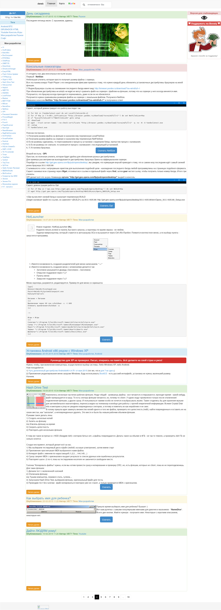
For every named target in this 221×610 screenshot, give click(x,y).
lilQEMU (5, 93)
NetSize (5, 109)
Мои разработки (8, 35)
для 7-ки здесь (107, 370)
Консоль (13, 32)
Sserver (5, 141)
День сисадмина (38, 13)
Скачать (106, 339)
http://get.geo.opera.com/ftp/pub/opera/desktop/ (66, 162)
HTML (16, 29)
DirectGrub (6, 66)
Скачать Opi (106, 205)
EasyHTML (6, 71)
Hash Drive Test (8, 82)
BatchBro (5, 52)
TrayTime (5, 162)
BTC (11, 26)
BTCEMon (6, 58)
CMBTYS (5, 63)
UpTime (5, 165)
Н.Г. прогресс (7, 186)
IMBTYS (5, 90)
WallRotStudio (7, 170)
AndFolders (6, 50)
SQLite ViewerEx (8, 146)
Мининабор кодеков (10, 184)
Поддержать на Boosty (204, 23)
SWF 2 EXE (7, 149)
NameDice (6, 106)
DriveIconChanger (9, 68)
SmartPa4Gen (7, 138)
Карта (62, 3)
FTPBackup (6, 76)
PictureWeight (7, 117)
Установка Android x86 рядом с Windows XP (57, 350)
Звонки (5, 178)
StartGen (5, 144)
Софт (3, 38)
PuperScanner (7, 125)
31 (3, 47)
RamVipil (5, 127)
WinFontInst (6, 173)
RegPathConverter (9, 133)
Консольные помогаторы (43, 66)
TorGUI (5, 160)
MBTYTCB (6, 101)
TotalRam (5, 157)
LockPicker (6, 95)
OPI (3, 111)
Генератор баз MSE (10, 176)
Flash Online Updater (10, 74)
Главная (51, 3)
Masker (5, 98)
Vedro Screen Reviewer (11, 168)
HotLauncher (7, 85)
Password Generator (10, 114)
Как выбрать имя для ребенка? (48, 498)
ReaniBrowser (7, 130)
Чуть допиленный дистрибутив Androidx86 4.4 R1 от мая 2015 (58, 370)
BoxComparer (7, 55)
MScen (5, 103)
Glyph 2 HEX (7, 79)
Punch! (5, 122)
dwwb (40, 3)
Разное (20, 35)
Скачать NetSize (106, 150)
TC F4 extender (8, 152)
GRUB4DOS (7, 29)
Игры (19, 32)
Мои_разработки (87, 69)
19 (128, 596)
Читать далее (33, 60)
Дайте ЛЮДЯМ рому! (41, 530)
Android (4, 26)
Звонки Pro (6, 181)
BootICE (103, 373)
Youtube (4, 32)
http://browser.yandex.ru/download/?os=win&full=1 (117, 88)
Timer (4, 154)
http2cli (5, 87)
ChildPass (6, 60)
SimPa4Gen (6, 135)
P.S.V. (4, 119)
